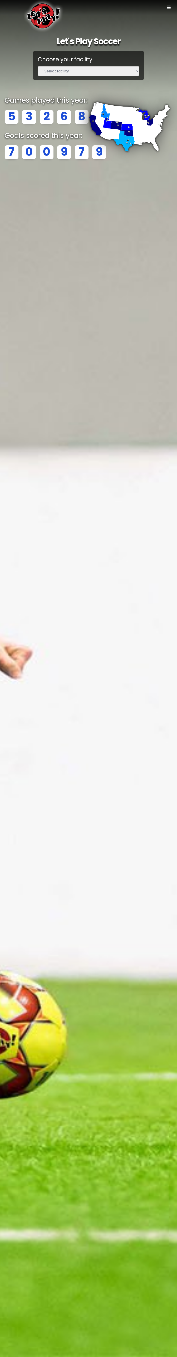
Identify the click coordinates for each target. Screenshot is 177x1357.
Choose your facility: (66, 59)
